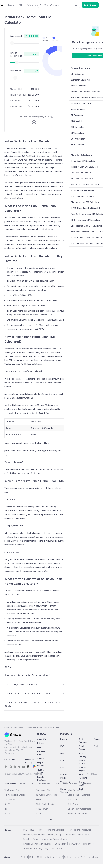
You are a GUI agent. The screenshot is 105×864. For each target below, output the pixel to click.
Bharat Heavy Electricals (79, 808)
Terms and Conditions (55, 829)
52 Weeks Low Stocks (46, 794)
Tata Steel (72, 799)
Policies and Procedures (80, 829)
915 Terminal (83, 741)
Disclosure (70, 834)
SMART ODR (84, 834)
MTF (62, 753)
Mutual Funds (63, 776)
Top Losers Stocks (44, 790)
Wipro (7, 813)
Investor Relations (41, 778)
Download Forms (30, 839)
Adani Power (42, 808)
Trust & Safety (40, 771)
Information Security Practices (56, 839)
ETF (62, 760)
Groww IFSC (57, 848)
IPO (62, 767)
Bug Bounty (60, 843)
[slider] (12, 43)
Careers (40, 758)
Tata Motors (10, 799)
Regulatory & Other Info (34, 834)
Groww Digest (82, 769)
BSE (32, 829)
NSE (25, 829)
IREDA (39, 799)
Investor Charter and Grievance (37, 843)
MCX (40, 829)
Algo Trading (82, 755)
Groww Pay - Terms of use (81, 843)
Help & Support (40, 764)
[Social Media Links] (6, 766)
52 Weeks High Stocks (14, 794)
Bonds (97, 739)
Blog (39, 747)
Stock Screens (83, 748)
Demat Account (83, 776)
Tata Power (73, 804)
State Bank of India (45, 804)
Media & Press (41, 753)
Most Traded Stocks (77, 790)
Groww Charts (82, 762)
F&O (62, 746)
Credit (96, 746)
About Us (41, 739)
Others (95, 856)
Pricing (40, 743)
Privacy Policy (54, 834)
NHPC (7, 804)
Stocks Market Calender (79, 794)
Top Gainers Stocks (13, 790)
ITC (6, 808)
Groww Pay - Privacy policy (35, 848)
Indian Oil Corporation (78, 813)
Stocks (63, 739)
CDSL (38, 813)
